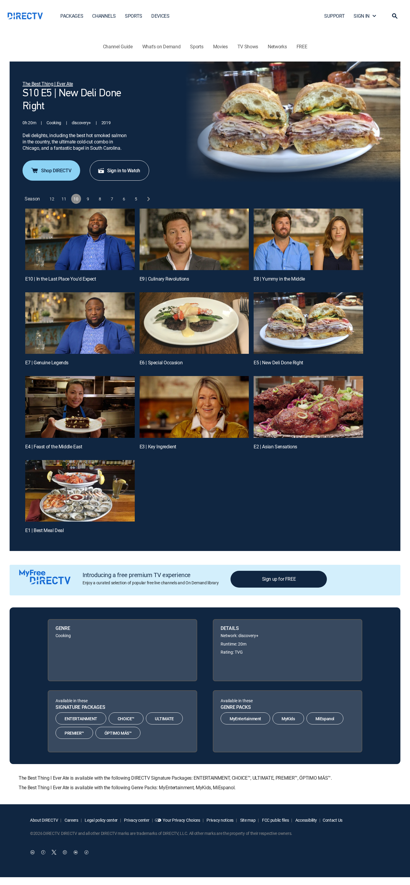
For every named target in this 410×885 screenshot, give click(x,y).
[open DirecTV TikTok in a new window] (86, 852)
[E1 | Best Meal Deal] (80, 491)
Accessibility (305, 820)
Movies (220, 46)
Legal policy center (101, 820)
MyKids (288, 718)
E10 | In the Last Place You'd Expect (60, 278)
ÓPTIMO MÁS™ (118, 733)
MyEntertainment (245, 718)
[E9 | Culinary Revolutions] (194, 239)
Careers (71, 820)
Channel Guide (118, 46)
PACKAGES (71, 16)
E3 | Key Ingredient (158, 446)
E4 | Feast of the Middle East (53, 446)
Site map (247, 820)
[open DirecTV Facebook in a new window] (43, 852)
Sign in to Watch (123, 170)
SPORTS (133, 16)
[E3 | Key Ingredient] (194, 407)
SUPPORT (334, 16)
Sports (196, 46)
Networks (277, 46)
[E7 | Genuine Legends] (80, 323)
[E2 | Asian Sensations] (308, 407)
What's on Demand (161, 46)
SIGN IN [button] (361, 16)
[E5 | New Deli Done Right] (308, 323)
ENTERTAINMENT (81, 718)
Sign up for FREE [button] (279, 579)
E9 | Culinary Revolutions (164, 278)
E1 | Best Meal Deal (44, 530)
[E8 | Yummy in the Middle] (308, 239)
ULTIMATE (164, 718)
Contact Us (332, 820)
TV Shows (247, 46)
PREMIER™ (74, 733)
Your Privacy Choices (181, 820)
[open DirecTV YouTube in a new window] (75, 852)
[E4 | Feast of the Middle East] (80, 407)
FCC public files (275, 820)
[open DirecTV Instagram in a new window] (64, 852)
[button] (395, 16)
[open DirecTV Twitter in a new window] (54, 852)
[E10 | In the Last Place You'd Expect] (80, 239)
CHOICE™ (126, 718)
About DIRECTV (44, 820)
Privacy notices (220, 820)
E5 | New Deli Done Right (278, 362)
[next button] (148, 199)
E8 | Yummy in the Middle (279, 278)
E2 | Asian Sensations (275, 446)
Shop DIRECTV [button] (56, 170)
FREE (302, 46)
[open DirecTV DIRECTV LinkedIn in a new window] (32, 852)
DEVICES (160, 16)
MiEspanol (324, 718)
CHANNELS (104, 16)
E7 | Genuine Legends (46, 362)
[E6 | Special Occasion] (194, 323)
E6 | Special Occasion (161, 362)
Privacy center (136, 820)
